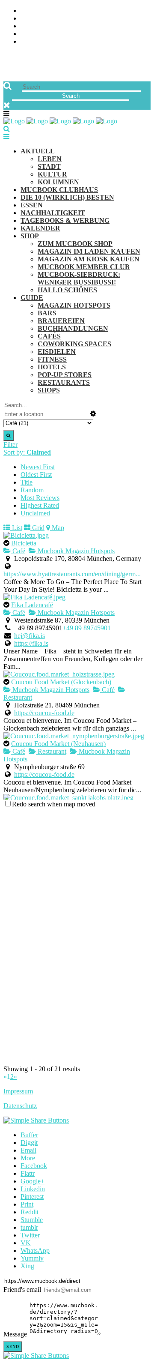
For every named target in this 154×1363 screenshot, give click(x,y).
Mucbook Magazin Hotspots (75, 550)
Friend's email (22, 1289)
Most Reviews (40, 497)
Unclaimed (35, 513)
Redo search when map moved (53, 804)
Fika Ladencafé (32, 604)
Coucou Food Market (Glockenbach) (61, 682)
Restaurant (51, 751)
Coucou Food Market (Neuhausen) (58, 743)
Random (32, 490)
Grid (37, 527)
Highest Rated (40, 505)
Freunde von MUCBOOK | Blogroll (78, 26)
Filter (10, 444)
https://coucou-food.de (44, 712)
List (16, 527)
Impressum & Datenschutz (65, 42)
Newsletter (41, 34)
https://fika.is (31, 643)
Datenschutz (20, 1105)
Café (18, 550)
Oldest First (36, 474)
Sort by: (27, 452)
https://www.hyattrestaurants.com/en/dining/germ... (72, 574)
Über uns (35, 11)
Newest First (38, 466)
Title (27, 482)
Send (12, 1346)
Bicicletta (23, 543)
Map (57, 527)
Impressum (18, 1091)
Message (15, 1334)
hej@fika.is (29, 635)
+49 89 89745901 (86, 628)
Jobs (28, 18)
